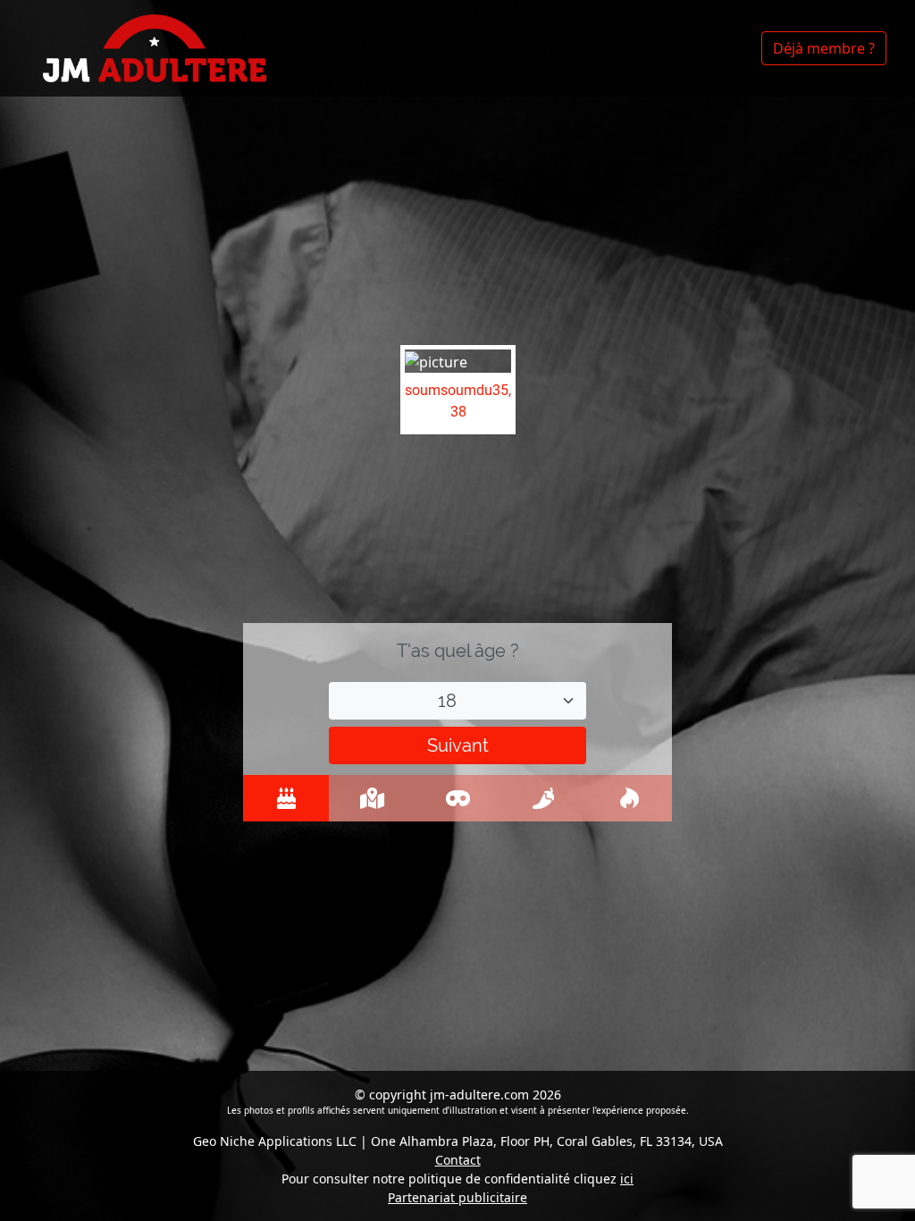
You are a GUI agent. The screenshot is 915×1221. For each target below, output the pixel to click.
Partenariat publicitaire (457, 1197)
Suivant (458, 745)
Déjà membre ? (824, 48)
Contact (458, 1159)
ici (627, 1178)
